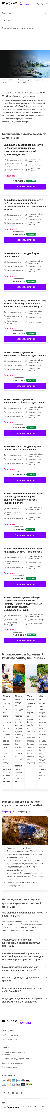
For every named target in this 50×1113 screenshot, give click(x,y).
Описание (7, 13)
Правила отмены (9, 1067)
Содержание (13, 1107)
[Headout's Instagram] (8, 1093)
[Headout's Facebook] (17, 1093)
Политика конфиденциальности (16, 1058)
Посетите (6, 20)
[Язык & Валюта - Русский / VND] (42, 3)
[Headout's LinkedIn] (4, 1093)
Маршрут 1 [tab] (8, 811)
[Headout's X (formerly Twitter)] (22, 1093)
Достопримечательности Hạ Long (17, 27)
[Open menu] (47, 3)
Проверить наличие (25, 186)
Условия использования (12, 1063)
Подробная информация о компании (13, 1053)
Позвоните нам (11, 1035)
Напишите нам (11, 1039)
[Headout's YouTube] (13, 1093)
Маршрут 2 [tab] (24, 811)
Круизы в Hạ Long (8, 81)
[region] (25, 728)
